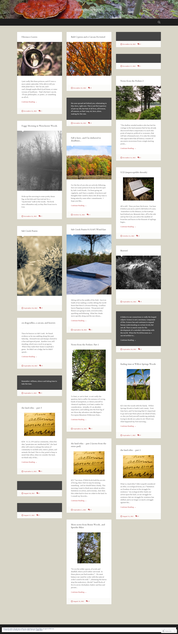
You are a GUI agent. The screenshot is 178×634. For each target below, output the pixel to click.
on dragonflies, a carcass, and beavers (38, 322)
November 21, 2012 (30, 216)
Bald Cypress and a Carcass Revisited (88, 36)
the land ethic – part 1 (130, 450)
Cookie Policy (39, 630)
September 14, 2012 (80, 429)
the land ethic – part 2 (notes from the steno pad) (88, 445)
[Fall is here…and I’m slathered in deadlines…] (89, 162)
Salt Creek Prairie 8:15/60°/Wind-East (88, 229)
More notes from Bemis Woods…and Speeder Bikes (88, 526)
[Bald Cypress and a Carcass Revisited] (89, 59)
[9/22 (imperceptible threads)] (138, 189)
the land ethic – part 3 (32, 407)
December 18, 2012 (129, 44)
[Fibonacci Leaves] (39, 59)
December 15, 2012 (129, 158)
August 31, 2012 (128, 516)
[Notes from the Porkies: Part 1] (89, 370)
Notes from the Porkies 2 (132, 80)
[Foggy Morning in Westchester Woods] (39, 161)
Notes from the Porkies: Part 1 (85, 344)
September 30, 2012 (80, 330)
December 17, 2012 (129, 66)
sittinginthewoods (89, 9)
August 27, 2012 (29, 515)
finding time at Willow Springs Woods (138, 363)
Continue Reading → (29, 102)
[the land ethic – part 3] (39, 424)
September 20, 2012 (129, 349)
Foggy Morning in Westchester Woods (39, 125)
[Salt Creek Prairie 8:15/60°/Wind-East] (89, 264)
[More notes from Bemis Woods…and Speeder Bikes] (89, 547)
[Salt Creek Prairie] (39, 266)
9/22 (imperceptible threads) (133, 172)
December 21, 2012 (30, 111)
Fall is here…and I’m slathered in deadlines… (86, 139)
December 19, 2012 (79, 88)
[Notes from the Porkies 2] (138, 103)
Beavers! (124, 250)
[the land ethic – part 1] (138, 466)
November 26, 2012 (79, 123)
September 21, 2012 (129, 302)
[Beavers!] (138, 272)
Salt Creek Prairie (30, 230)
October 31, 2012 (79, 215)
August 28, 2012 (29, 493)
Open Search (159, 22)
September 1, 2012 (79, 510)
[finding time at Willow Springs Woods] (138, 384)
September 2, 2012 (30, 471)
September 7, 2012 (129, 435)
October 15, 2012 (128, 236)
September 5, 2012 (30, 393)
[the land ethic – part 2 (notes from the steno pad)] (89, 462)
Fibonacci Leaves (29, 36)
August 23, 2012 (78, 601)
